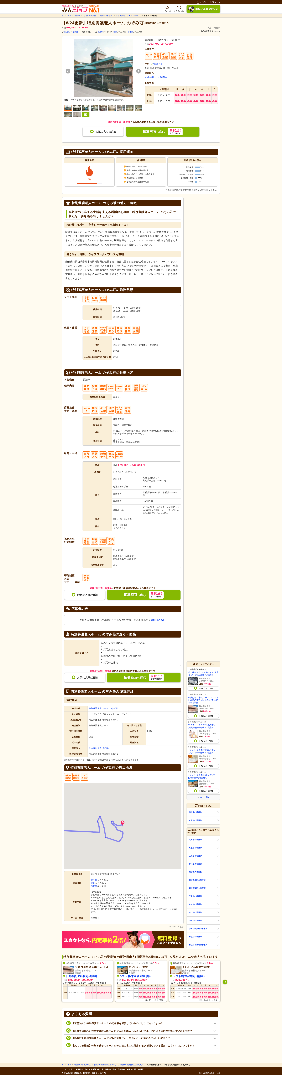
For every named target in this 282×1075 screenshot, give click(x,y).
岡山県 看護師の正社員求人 (105, 1065)
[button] (123, 823)
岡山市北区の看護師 (197, 880)
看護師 (77, 15)
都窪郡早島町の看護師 (198, 945)
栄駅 (115, 32)
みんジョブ (66, 15)
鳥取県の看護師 (195, 848)
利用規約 (80, 1069)
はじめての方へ (68, 1069)
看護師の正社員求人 (82, 1065)
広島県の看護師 (195, 856)
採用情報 (87, 1073)
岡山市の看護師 (195, 872)
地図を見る (157, 64)
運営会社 (78, 1073)
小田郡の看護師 (195, 920)
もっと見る (204, 797)
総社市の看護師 (195, 904)
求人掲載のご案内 (108, 1069)
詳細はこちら (158, 620)
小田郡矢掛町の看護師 (198, 928)
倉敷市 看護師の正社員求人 (131, 1065)
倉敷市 (76, 32)
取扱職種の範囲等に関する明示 (131, 1069)
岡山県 (67, 32)
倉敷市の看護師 (106, 15)
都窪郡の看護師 (195, 937)
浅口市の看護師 (195, 912)
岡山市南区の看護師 (197, 888)
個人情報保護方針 (92, 1069)
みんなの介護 (67, 1073)
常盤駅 (130, 32)
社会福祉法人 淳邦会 (156, 77)
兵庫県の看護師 (195, 840)
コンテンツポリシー (100, 1073)
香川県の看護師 (195, 864)
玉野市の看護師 (195, 896)
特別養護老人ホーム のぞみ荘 (128, 15)
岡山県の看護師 (89, 15)
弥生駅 (100, 32)
